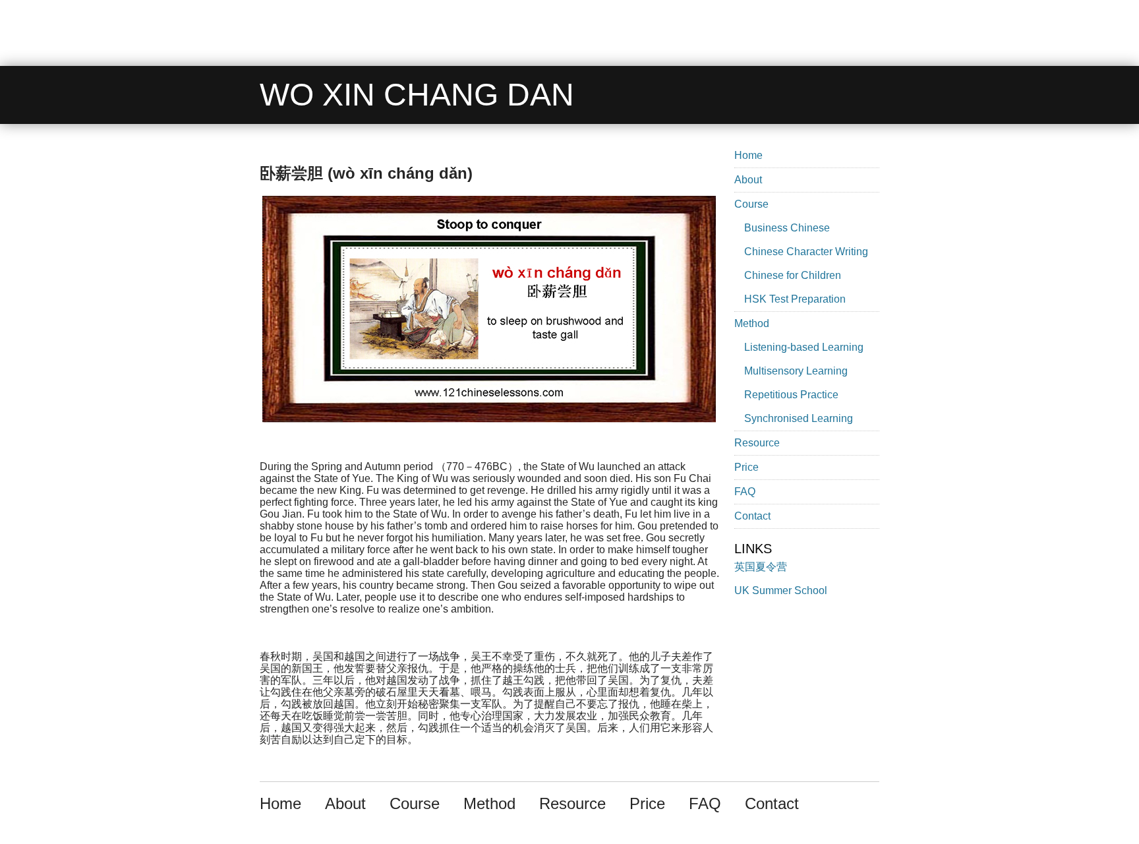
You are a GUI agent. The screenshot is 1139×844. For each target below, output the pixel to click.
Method (751, 323)
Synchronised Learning (798, 418)
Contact (752, 516)
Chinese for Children (792, 275)
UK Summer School (780, 590)
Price (746, 467)
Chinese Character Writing (806, 251)
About (748, 179)
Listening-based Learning (803, 347)
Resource (757, 442)
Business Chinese (787, 227)
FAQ (744, 491)
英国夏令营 (760, 566)
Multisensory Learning (796, 371)
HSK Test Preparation (795, 299)
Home (748, 155)
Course (751, 204)
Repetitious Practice (791, 394)
